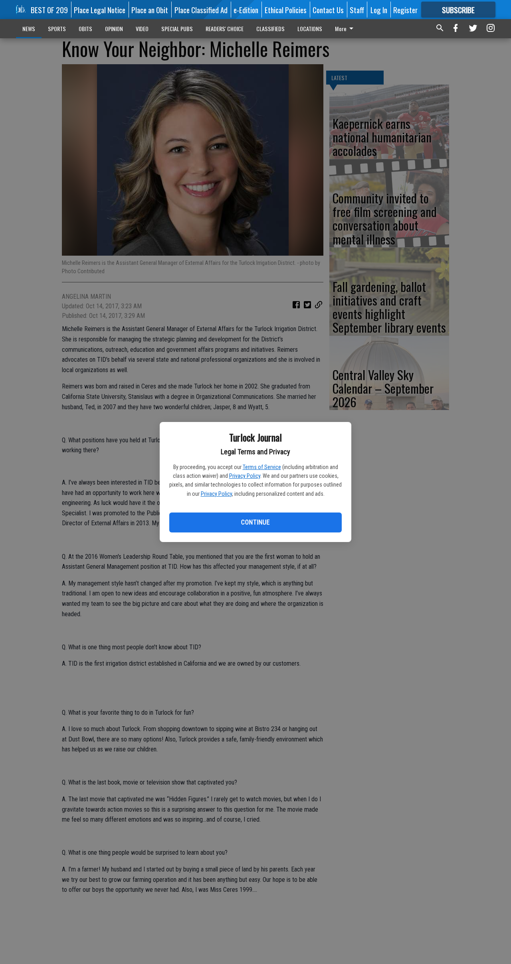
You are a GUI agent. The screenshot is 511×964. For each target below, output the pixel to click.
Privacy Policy (244, 476)
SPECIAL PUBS (177, 28)
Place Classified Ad (201, 9)
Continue (255, 522)
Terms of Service (262, 467)
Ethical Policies (286, 9)
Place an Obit (149, 9)
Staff (357, 9)
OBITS (85, 28)
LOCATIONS (309, 28)
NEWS (28, 28)
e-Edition (246, 9)
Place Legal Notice (99, 9)
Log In (378, 9)
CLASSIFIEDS (270, 28)
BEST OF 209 (49, 9)
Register (405, 9)
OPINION (114, 28)
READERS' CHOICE (225, 28)
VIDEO (142, 28)
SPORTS (57, 28)
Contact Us (328, 9)
